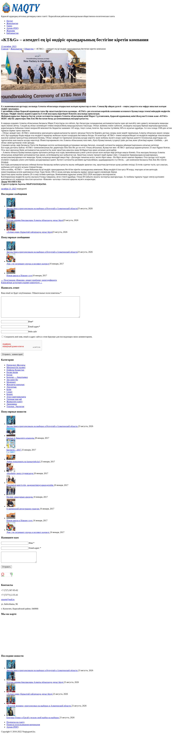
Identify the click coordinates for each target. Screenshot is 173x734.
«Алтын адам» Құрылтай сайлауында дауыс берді (29, 232)
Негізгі (9, 21)
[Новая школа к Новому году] (10, 273)
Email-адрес (34, 326)
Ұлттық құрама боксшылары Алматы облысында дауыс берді (34, 220)
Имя (30, 321)
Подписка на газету (15, 722)
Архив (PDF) (12, 28)
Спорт (9, 392)
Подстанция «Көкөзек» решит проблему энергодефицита (29, 280)
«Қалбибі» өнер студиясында (20, 473)
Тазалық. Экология (15, 406)
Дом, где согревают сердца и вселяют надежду (27, 264)
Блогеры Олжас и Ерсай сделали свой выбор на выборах (32, 717)
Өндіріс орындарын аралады (19, 497)
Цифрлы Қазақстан (15, 370)
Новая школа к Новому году (19, 275)
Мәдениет (11, 382)
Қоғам (9, 375)
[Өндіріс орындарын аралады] (10, 494)
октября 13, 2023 (8, 189)
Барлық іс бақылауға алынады (20, 438)
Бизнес (9, 394)
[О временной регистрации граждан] (10, 506)
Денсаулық (11, 387)
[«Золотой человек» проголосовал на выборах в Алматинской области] (10, 703)
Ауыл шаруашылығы (16, 397)
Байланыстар (12, 33)
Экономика (11, 404)
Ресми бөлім (12, 372)
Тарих (9, 26)
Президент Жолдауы (15, 365)
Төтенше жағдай (14, 399)
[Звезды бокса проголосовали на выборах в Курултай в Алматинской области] (10, 206)
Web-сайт (32, 331)
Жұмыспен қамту (14, 401)
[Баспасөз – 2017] (10, 447)
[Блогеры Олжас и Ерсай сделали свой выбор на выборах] (10, 715)
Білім (8, 389)
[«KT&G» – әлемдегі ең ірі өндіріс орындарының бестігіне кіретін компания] (43, 102)
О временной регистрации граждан (23, 509)
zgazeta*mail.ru (7, 599)
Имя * (31, 543)
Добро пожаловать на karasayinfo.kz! (23, 461)
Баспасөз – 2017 (14, 450)
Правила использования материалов (23, 724)
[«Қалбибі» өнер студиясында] (10, 471)
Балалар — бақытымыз (17, 377)
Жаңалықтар (12, 23)
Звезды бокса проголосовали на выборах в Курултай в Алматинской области (42, 208)
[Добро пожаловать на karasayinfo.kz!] (10, 459)
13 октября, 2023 (8, 46)
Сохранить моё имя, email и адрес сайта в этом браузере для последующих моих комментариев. (48, 337)
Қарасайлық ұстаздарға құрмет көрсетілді (21, 282)
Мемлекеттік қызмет (15, 367)
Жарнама (10, 31)
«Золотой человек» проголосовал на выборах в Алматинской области (38, 706)
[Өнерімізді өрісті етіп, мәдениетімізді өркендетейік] (10, 483)
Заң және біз (12, 380)
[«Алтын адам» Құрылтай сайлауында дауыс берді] (10, 229)
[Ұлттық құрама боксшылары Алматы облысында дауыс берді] (10, 218)
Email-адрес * (35, 548)
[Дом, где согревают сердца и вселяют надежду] (10, 261)
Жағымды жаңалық (15, 384)
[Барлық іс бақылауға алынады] (10, 435)
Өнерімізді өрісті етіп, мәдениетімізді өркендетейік (30, 485)
